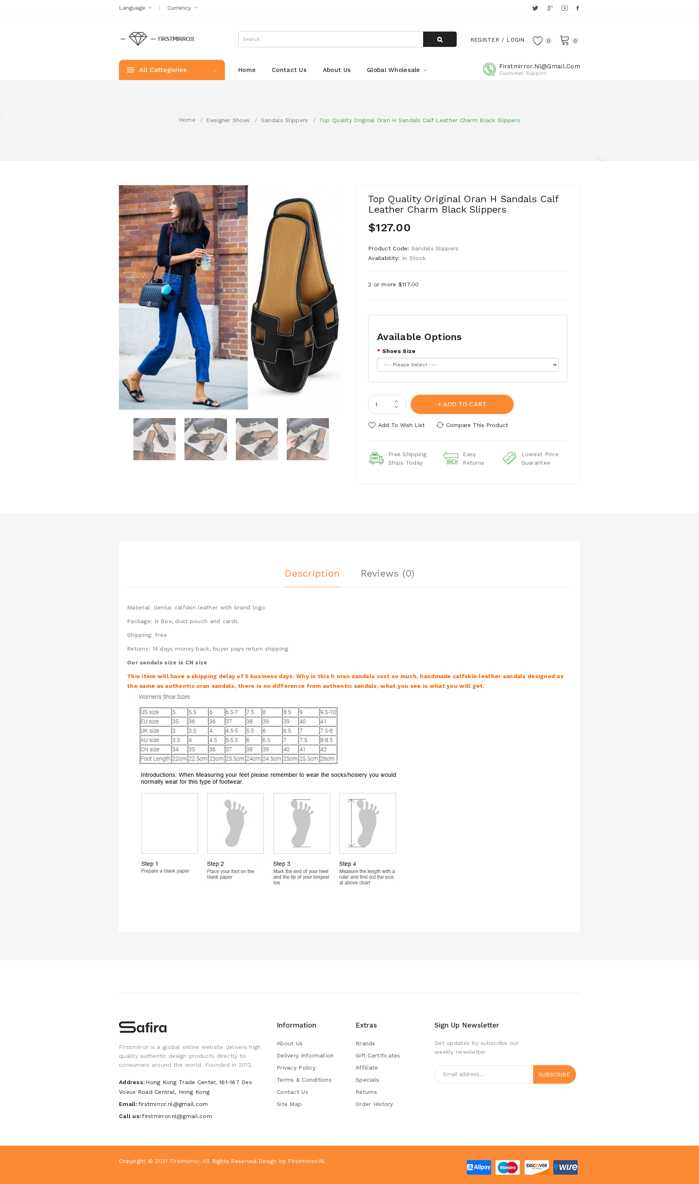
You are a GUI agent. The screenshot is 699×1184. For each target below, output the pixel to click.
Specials (367, 1079)
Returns (366, 1092)
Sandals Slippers (284, 120)
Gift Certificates (378, 1055)
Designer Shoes (228, 120)
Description (312, 573)
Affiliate (367, 1067)
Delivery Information (305, 1055)
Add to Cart (465, 404)
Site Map (289, 1104)
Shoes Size (398, 351)
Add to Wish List (401, 425)
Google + (550, 8)
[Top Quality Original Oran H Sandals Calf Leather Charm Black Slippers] (154, 439)
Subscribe (554, 1074)
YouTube (565, 8)
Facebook (578, 8)
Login (515, 39)
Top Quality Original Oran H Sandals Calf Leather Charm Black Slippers (419, 120)
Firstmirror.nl (306, 1161)
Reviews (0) (387, 573)
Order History (374, 1104)
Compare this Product (477, 425)
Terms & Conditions (304, 1079)
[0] (564, 39)
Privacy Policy (296, 1067)
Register (484, 39)
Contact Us (292, 1092)
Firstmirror (184, 1161)
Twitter (535, 8)
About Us (290, 1043)
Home (187, 119)
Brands (365, 1043)
